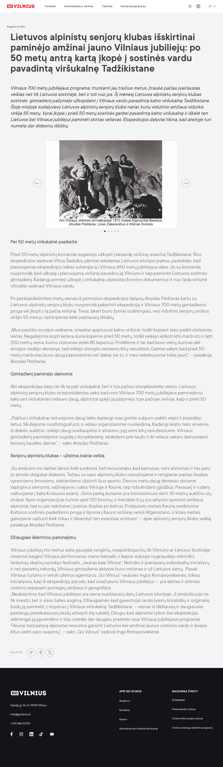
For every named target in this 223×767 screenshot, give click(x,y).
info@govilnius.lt (20, 714)
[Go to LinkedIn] (31, 734)
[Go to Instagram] (21, 734)
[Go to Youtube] (52, 734)
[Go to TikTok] (42, 734)
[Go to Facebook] (40, 652)
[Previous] (37, 183)
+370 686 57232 (20, 723)
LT (210, 6)
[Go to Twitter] (50, 652)
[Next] (186, 183)
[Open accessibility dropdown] (198, 6)
